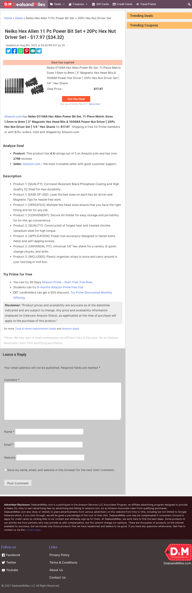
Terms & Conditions (63, 562)
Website (9, 457)
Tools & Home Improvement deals (35, 328)
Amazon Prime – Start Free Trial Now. (67, 282)
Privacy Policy (60, 555)
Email (9, 444)
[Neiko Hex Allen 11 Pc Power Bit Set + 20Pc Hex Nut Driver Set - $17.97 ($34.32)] (24, 106)
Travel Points (148, 4)
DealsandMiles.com (177, 563)
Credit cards (124, 4)
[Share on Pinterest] (26, 52)
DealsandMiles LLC (23, 585)
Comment (12, 380)
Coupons (78, 4)
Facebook (12, 555)
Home (8, 18)
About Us (56, 570)
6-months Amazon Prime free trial (60, 287)
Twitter (10, 562)
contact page (32, 529)
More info (94, 104)
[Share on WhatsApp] (20, 52)
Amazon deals (70, 328)
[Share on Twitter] (8, 52)
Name (9, 431)
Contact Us (58, 577)
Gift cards (102, 4)
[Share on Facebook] (14, 52)
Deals (57, 4)
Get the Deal (76, 99)
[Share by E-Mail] (33, 52)
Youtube (11, 570)
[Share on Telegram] (39, 52)
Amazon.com (13, 116)
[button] (189, 4)
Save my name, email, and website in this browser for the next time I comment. (61, 470)
